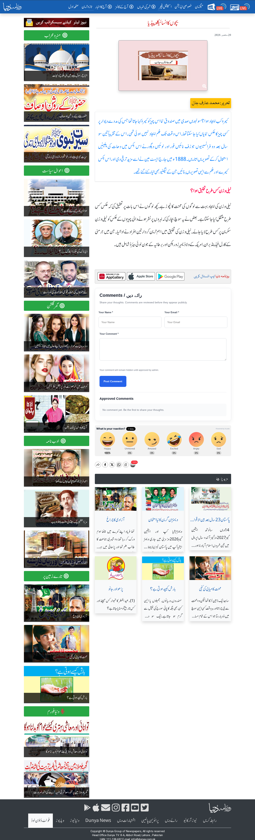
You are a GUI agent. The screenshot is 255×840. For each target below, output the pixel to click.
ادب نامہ (52, 441)
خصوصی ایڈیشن (183, 6)
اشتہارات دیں (126, 820)
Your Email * (171, 312)
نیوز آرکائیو (190, 820)
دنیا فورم (53, 711)
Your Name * (106, 312)
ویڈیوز (60, 820)
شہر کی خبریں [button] (144, 6)
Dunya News (98, 820)
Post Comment (113, 381)
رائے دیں (171, 820)
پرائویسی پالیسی (150, 820)
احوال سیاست (52, 171)
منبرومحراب (52, 35)
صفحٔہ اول (74, 6)
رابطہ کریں (210, 820)
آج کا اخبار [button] (101, 6)
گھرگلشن (52, 306)
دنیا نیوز (74, 820)
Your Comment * (109, 333)
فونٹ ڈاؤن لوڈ (40, 820)
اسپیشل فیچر (165, 6)
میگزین (199, 6)
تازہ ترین (87, 6)
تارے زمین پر (52, 576)
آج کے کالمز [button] (122, 6)
